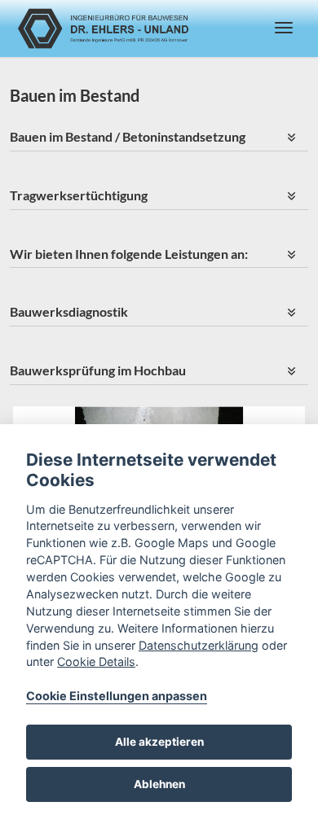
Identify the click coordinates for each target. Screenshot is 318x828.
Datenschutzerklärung (198, 645)
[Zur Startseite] (104, 28)
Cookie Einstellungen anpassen (116, 696)
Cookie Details (96, 661)
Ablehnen (159, 784)
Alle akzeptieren (159, 741)
